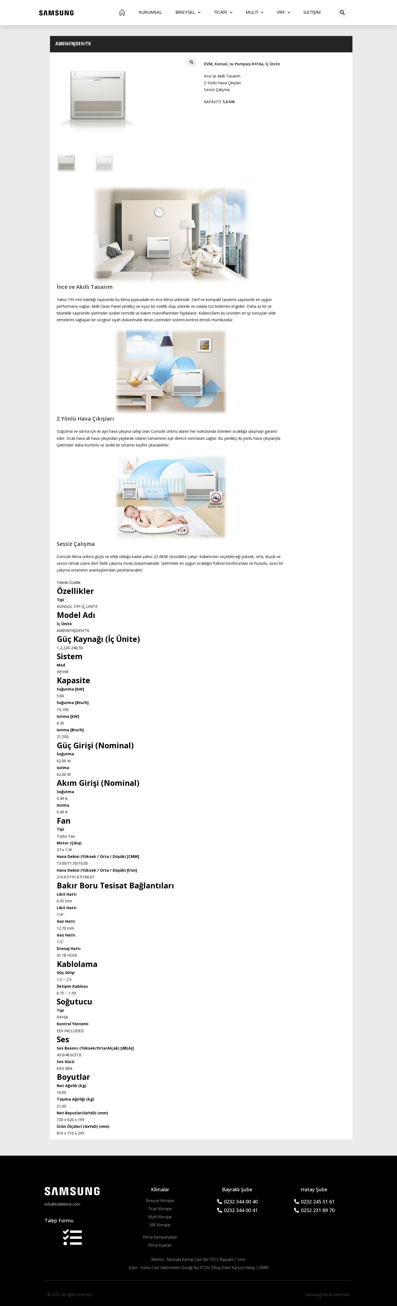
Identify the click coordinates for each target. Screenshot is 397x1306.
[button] (342, 12)
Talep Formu (59, 1220)
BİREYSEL (185, 12)
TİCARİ (220, 12)
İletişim (312, 12)
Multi (252, 12)
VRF (281, 12)
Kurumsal (150, 12)
